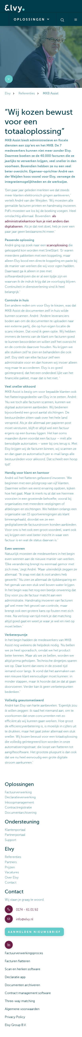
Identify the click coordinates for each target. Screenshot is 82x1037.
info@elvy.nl (24, 919)
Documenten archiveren (22, 985)
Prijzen (10, 867)
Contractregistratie (18, 807)
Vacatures (12, 872)
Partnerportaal (15, 835)
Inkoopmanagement (19, 802)
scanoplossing (57, 245)
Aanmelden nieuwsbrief (34, 931)
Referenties (13, 857)
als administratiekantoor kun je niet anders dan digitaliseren (37, 221)
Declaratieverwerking (20, 797)
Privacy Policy (15, 1017)
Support (10, 840)
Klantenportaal (15, 830)
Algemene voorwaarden (22, 1009)
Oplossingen (30, 19)
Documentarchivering (20, 812)
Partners (11, 862)
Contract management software (28, 993)
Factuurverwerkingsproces (24, 953)
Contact (10, 882)
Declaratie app (15, 977)
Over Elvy (12, 877)
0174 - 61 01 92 (26, 909)
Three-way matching (20, 1001)
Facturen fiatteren (17, 961)
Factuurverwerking (18, 792)
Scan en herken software (22, 969)
